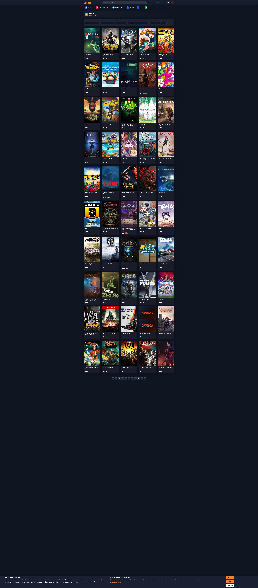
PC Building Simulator (126, 333)
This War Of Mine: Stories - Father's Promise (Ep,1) (91, 334)
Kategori (86, 21)
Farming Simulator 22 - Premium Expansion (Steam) (147, 159)
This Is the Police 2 (144, 299)
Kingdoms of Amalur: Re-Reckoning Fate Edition (90, 300)
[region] (129, 582)
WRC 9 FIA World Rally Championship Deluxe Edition (91, 264)
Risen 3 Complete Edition (127, 54)
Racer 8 (86, 228)
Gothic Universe (125, 263)
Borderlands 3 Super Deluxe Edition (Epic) (165, 55)
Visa (162, 21)
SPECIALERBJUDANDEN (104, 7)
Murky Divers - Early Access (91, 54)
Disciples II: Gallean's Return (146, 367)
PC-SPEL (90, 7)
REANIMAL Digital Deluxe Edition (108, 193)
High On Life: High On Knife (165, 158)
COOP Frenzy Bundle (107, 158)
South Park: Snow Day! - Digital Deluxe (110, 89)
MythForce (161, 299)
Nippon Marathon (163, 88)
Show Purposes (230, 585)
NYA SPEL (132, 7)
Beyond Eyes (143, 124)
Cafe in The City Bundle (145, 228)
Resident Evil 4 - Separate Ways (166, 367)
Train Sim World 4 (163, 263)
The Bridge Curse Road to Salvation (127, 89)
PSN (141, 7)
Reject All (230, 581)
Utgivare (129, 21)
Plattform (102, 21)
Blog (149, 7)
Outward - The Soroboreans (165, 333)
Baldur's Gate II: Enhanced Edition (128, 193)
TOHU (160, 228)
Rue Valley (87, 124)
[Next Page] (145, 378)
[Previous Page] (113, 378)
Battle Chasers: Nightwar (108, 367)
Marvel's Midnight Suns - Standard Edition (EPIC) (127, 368)
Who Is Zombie (106, 299)
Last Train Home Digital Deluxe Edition (165, 125)
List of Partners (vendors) (115, 582)
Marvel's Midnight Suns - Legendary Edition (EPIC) (127, 125)
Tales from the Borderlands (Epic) (91, 89)
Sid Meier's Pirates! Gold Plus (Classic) (91, 368)
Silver (86, 158)
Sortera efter (152, 21)
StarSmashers (162, 192)
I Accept (230, 577)
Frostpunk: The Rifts (107, 263)
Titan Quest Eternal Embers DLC (147, 192)
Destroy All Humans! (107, 124)
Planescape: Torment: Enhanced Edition (110, 229)
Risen (123, 299)
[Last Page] (142, 378)
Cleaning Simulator (144, 263)
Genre (116, 21)
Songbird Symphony (144, 54)
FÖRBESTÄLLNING (119, 7)
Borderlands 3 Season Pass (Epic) (91, 193)
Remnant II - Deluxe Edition (109, 333)
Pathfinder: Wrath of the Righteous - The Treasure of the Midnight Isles (129, 229)
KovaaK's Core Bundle (145, 333)
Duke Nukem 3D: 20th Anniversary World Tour (108, 55)
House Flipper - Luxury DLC (128, 158)
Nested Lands (143, 88)
